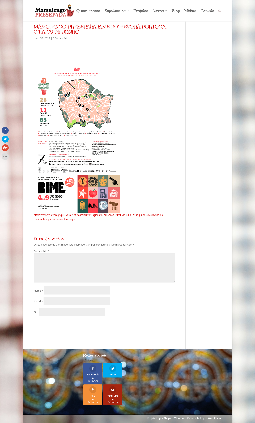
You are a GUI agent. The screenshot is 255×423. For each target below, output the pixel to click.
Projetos (141, 11)
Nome (38, 290)
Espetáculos (115, 11)
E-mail (38, 301)
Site (36, 312)
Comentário (41, 251)
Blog (176, 11)
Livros (158, 11)
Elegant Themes (174, 418)
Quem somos (88, 11)
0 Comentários (61, 38)
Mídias (190, 11)
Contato (207, 11)
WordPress (214, 418)
